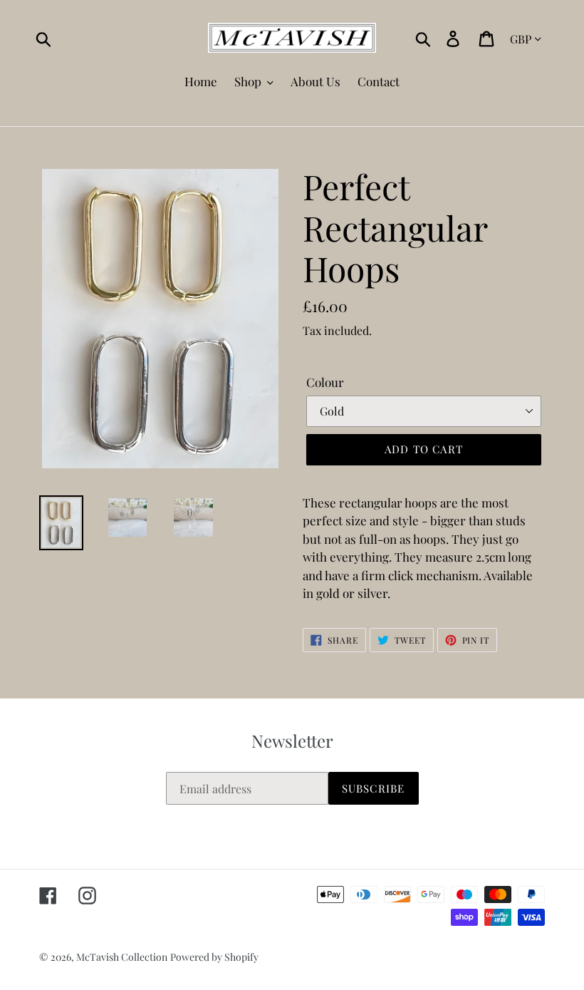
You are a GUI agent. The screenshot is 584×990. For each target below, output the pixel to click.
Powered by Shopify (214, 957)
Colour (325, 382)
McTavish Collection (121, 957)
